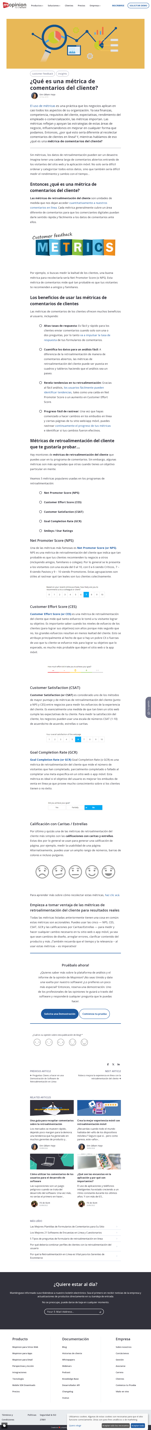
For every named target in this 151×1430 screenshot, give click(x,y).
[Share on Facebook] (108, 1064)
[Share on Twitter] (113, 1064)
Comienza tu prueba (94, 1013)
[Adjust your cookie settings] (4, 1426)
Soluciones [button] (53, 5)
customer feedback (42, 73)
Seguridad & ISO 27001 (48, 1417)
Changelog (67, 1391)
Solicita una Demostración (59, 1013)
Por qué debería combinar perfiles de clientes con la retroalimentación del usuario (70, 1246)
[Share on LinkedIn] (118, 1064)
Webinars (67, 1366)
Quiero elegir (75, 1425)
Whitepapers (68, 1359)
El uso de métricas (42, 106)
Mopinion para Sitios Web (25, 1347)
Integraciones (19, 1372)
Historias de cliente (72, 1353)
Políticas (32, 1415)
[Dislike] (49, 1042)
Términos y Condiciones (8, 1417)
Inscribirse (118, 5)
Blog (64, 1347)
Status (65, 1397)
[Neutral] (60, 1042)
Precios (81, 5)
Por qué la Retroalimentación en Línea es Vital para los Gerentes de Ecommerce (67, 1256)
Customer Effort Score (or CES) (50, 614)
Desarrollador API (71, 1385)
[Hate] (37, 1042)
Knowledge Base (70, 1378)
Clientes (69, 5)
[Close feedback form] (144, 1346)
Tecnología (18, 1378)
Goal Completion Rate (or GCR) (50, 759)
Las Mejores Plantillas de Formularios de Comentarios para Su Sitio (67, 1226)
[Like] (72, 1042)
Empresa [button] (94, 5)
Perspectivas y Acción (23, 1366)
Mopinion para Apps (22, 1353)
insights (62, 73)
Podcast (66, 1372)
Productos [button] (36, 5)
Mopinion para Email (22, 1359)
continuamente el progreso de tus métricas (83, 425)
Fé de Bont (45, 1202)
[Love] (84, 1042)
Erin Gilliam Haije (47, 94)
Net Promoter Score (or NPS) (96, 548)
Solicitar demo (138, 5)
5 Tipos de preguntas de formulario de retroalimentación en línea (66, 1238)
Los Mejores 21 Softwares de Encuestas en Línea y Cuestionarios (66, 1232)
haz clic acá (112, 895)
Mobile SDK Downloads (23, 1385)
